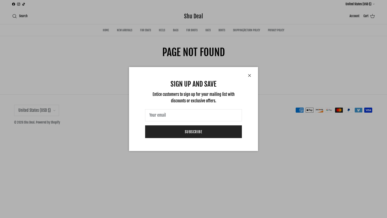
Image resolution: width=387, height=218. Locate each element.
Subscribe (193, 132)
